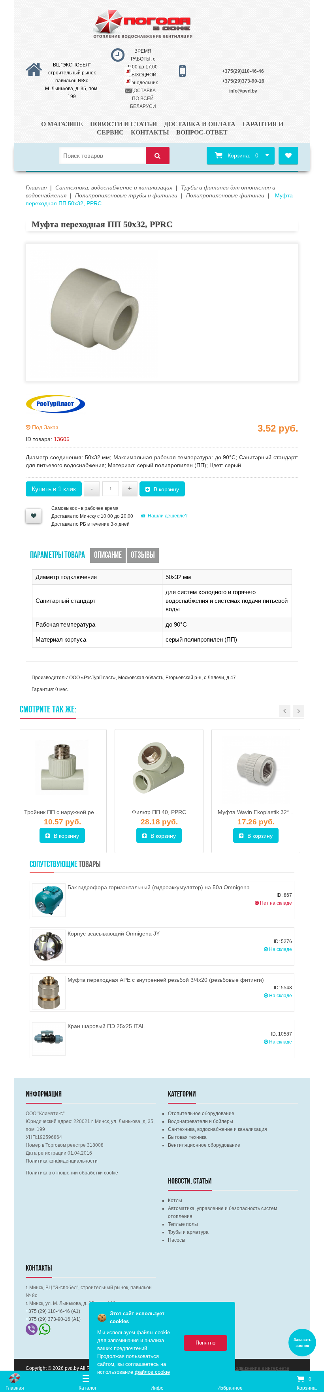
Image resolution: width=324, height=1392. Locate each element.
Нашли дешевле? (168, 516)
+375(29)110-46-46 (243, 71)
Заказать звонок (302, 1342)
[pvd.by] (14, 1377)
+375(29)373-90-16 (243, 81)
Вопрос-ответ (202, 132)
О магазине (62, 124)
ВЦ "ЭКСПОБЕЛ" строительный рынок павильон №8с (72, 72)
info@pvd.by (243, 91)
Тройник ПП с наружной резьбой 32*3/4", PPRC (85, 812)
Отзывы (143, 555)
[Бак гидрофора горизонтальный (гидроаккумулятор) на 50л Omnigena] (49, 900)
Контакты (150, 132)
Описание (108, 555)
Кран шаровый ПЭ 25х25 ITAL (106, 1026)
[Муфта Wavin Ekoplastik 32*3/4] (256, 769)
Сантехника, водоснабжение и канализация (217, 1129)
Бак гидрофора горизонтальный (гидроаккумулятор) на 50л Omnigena (159, 887)
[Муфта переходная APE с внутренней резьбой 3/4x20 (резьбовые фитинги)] (49, 992)
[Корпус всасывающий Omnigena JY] (49, 946)
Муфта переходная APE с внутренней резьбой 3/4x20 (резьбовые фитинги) (166, 980)
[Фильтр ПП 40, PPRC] (159, 769)
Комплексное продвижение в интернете (244, 1368)
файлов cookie (152, 1372)
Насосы (176, 1240)
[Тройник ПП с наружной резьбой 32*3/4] (62, 769)
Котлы (175, 1200)
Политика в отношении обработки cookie (72, 1173)
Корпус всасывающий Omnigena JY (114, 933)
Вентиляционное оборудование (204, 1145)
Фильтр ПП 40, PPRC (159, 812)
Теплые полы (183, 1224)
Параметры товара (57, 555)
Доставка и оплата (199, 124)
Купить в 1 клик (54, 489)
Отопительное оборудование (201, 1113)
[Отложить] (33, 516)
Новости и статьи (123, 124)
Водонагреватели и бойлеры (200, 1121)
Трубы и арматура (188, 1232)
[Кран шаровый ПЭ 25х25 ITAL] (49, 1039)
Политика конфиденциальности (62, 1161)
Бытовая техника (187, 1137)
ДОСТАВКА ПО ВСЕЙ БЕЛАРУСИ (143, 98)
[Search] (158, 156)
